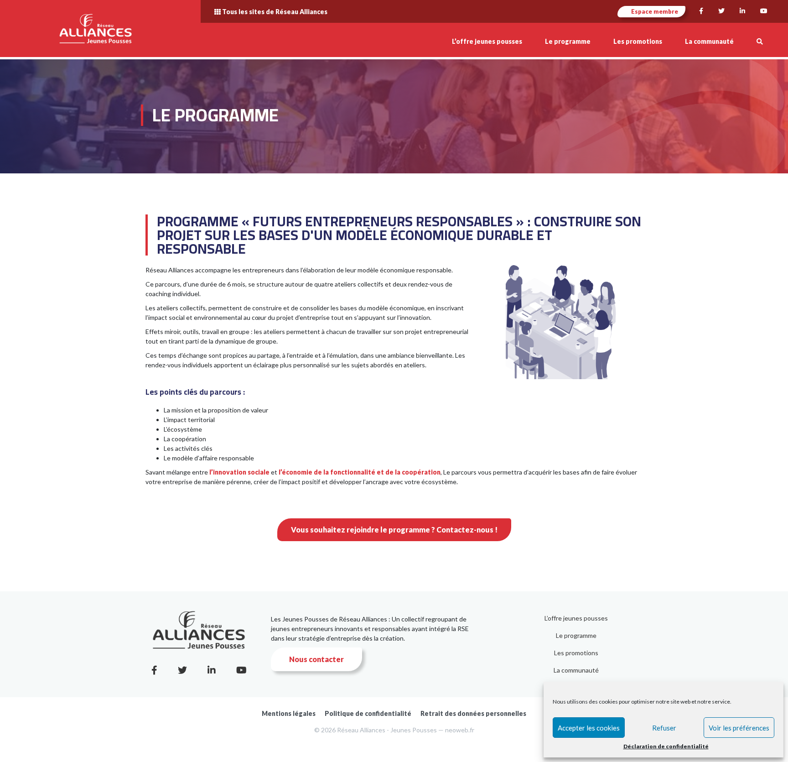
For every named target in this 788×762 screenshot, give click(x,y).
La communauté (576, 670)
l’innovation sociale (239, 472)
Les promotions (576, 653)
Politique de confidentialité (368, 713)
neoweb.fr (459, 730)
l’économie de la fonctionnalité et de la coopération (360, 472)
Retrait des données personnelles (473, 713)
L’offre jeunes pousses (576, 618)
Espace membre (654, 11)
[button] (759, 41)
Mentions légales (289, 713)
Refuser (664, 728)
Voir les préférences (739, 728)
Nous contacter (316, 659)
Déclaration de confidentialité (666, 746)
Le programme (576, 635)
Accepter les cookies (589, 728)
